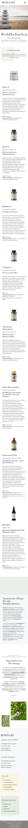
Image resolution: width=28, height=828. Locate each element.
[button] (25, 2)
